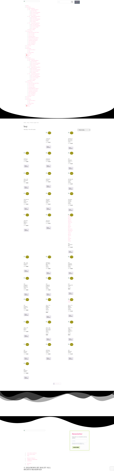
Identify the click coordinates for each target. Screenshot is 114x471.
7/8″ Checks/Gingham (35, 25)
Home (27, 5)
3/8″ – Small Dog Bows (33, 9)
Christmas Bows (31, 36)
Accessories (28, 45)
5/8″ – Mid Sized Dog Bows (34, 16)
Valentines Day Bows (33, 40)
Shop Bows (28, 57)
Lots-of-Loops (31, 33)
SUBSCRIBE (76, 447)
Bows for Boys (31, 44)
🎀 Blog (28, 55)
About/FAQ (28, 48)
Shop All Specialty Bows (33, 32)
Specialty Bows (29, 31)
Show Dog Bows (32, 43)
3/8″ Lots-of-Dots (34, 13)
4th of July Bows (32, 41)
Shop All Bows (31, 8)
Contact (27, 47)
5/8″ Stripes (33, 21)
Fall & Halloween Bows (33, 37)
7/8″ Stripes (33, 28)
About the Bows (31, 49)
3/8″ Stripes (33, 15)
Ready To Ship (31, 29)
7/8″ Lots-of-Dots (34, 77)
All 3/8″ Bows (34, 61)
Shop (28, 122)
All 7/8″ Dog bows (35, 24)
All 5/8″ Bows (34, 17)
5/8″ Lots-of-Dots (34, 20)
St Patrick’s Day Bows (33, 39)
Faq (29, 51)
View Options (48, 147)
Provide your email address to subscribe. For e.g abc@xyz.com (78, 443)
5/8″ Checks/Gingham (35, 69)
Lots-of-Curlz (31, 35)
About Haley (31, 52)
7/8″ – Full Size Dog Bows (34, 23)
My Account (28, 53)
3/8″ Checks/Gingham (35, 12)
